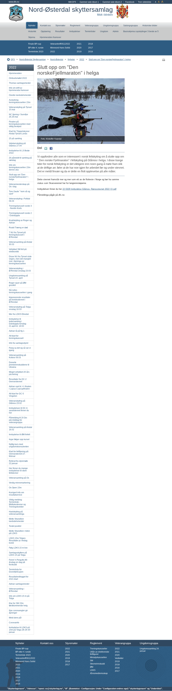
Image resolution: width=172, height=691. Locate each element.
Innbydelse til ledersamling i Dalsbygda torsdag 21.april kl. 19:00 (17, 322)
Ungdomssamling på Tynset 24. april (18, 276)
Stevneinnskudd (97, 664)
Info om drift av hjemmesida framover (19, 89)
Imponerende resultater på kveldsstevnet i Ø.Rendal (19, 299)
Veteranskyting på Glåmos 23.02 (17, 402)
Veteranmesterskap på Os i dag (19, 185)
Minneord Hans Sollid (60, 48)
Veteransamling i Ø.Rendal (16, 590)
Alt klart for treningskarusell (16, 337)
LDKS (92, 670)
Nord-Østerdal (56, 59)
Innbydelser (74, 31)
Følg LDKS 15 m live (18, 548)
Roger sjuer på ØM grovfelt (17, 284)
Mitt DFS (72, 2)
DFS (13, 59)
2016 (90, 51)
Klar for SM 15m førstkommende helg (18, 604)
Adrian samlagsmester (19, 584)
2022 (52, 51)
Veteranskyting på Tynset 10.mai (20, 108)
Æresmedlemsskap (99, 673)
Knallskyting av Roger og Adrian (20, 221)
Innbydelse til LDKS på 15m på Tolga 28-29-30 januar (19, 629)
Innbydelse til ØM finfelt (19, 434)
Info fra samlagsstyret (18, 343)
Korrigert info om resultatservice (16, 493)
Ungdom (104, 31)
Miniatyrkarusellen (98, 657)
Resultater (60, 31)
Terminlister (90, 31)
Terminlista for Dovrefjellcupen (16, 570)
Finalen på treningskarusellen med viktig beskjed (19, 124)
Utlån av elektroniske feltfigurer (99, 653)
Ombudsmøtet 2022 (18, 78)
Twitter (46, 148)
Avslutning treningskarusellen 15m (19, 101)
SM (91, 660)
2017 (90, 48)
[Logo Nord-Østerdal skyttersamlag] (16, 20)
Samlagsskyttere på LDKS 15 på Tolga (18, 553)
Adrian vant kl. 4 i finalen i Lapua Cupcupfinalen (20, 387)
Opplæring (46, 31)
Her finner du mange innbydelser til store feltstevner (18, 470)
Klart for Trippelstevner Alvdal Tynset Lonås (19, 132)
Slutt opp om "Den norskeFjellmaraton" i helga (110, 59)
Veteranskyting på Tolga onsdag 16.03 (20, 308)
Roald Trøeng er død (18, 227)
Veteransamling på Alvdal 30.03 (20, 243)
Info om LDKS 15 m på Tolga (19, 597)
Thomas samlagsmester (20, 83)
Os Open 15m (15, 487)
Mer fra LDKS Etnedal (19, 314)
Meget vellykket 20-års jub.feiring (19, 373)
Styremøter (60, 25)
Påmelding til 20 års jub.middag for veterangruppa (18, 420)
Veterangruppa (91, 25)
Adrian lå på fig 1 (16, 331)
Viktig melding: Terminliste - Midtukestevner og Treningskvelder (17, 503)
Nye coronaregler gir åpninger (18, 611)
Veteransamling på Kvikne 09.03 (17, 356)
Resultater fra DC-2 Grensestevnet (18, 380)
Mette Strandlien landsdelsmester (16, 520)
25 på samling (15, 138)
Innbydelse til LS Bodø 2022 (19, 151)
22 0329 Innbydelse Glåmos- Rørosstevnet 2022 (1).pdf (89, 189)
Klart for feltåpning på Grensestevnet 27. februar (18, 453)
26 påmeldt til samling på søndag (20, 159)
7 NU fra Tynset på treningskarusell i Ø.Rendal (17, 234)
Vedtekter (119, 658)
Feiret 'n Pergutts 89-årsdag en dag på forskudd (18, 562)
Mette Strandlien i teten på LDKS (19, 532)
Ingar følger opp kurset (19, 439)
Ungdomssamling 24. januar (149, 649)
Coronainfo (14, 622)
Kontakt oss (45, 25)
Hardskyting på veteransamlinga (16, 512)
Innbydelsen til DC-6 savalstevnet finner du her (19, 410)
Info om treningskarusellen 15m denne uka (19, 167)
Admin (116, 31)
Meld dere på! (15, 618)
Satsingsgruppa (130, 25)
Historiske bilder (149, 25)
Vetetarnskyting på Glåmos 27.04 (17, 144)
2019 (79, 51)
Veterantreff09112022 (60, 44)
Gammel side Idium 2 (112, 2)
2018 (90, 44)
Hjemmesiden (15, 73)
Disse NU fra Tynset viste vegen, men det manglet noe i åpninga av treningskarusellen (20, 260)
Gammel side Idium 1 (89, 2)
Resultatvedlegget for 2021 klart (18, 578)
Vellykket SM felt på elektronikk (18, 250)
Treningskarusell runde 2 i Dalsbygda (20, 214)
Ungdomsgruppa (111, 25)
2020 (79, 48)
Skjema (31, 37)
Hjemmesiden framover (50, 37)
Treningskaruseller (98, 648)
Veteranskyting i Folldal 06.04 (19, 200)
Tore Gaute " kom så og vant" (19, 192)
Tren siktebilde (144, 2)
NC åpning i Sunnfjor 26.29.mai (18, 115)
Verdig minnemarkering (19, 483)
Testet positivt (15, 526)
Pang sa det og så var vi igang (20, 349)
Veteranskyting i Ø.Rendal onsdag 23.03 (20, 269)
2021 (79, 44)
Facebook (129, 2)
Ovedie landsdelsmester (20, 95)
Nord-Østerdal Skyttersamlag (32, 59)
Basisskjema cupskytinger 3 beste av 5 (141, 31)
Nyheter (31, 25)
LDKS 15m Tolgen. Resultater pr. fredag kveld (18, 540)
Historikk (32, 31)
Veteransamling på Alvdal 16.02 (20, 428)
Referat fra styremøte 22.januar (18, 462)
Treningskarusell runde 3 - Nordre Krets (20, 207)
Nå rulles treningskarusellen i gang (20, 291)
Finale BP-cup (34, 44)
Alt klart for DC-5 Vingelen (16, 394)
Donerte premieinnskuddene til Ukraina (19, 364)
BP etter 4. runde (36, 48)
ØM (91, 667)
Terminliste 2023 (35, 51)
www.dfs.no (14, 2)
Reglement (75, 25)
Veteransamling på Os (19, 478)
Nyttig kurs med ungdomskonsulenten (19, 445)
